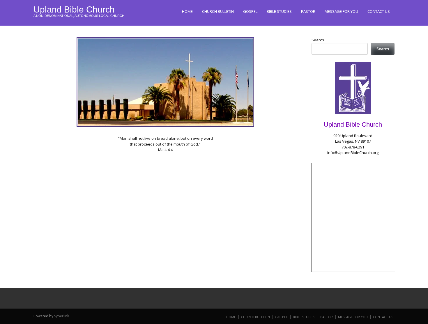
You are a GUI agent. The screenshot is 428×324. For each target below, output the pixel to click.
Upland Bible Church (74, 9)
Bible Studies (279, 11)
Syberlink (61, 316)
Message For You (341, 11)
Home (187, 11)
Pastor (308, 11)
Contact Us (378, 11)
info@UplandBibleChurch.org (353, 152)
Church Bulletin (218, 11)
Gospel (250, 11)
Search (318, 40)
